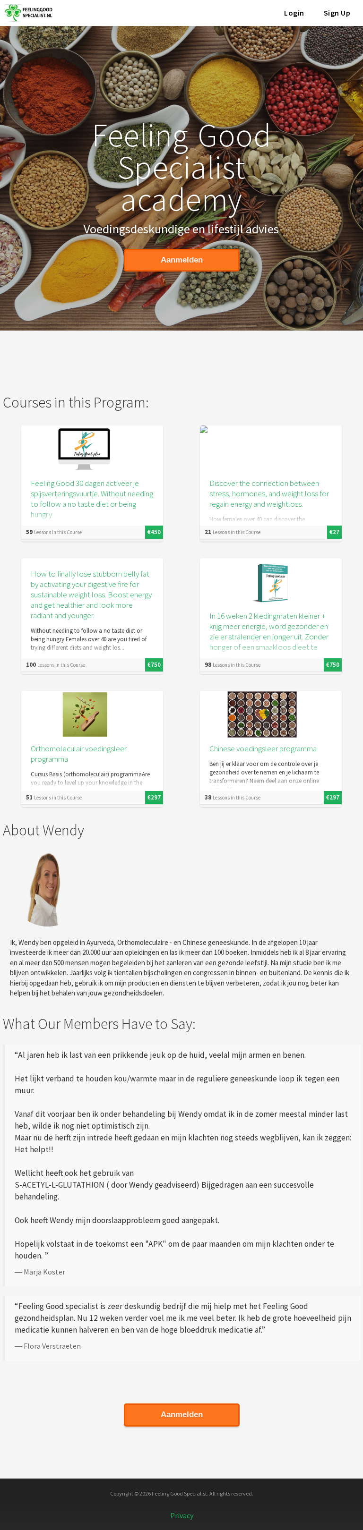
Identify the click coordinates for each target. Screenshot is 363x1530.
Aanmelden (182, 259)
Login (294, 12)
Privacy (181, 1515)
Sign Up (337, 12)
